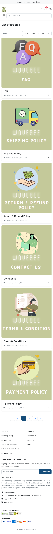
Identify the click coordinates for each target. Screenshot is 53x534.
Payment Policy (7, 453)
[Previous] (12, 418)
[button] (3, 15)
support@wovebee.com (13, 499)
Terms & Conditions (9, 444)
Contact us (31, 436)
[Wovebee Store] (3, 9)
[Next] (34, 418)
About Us (31, 440)
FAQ (29, 444)
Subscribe (45, 471)
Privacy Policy (6, 440)
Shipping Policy (7, 436)
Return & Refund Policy (10, 449)
